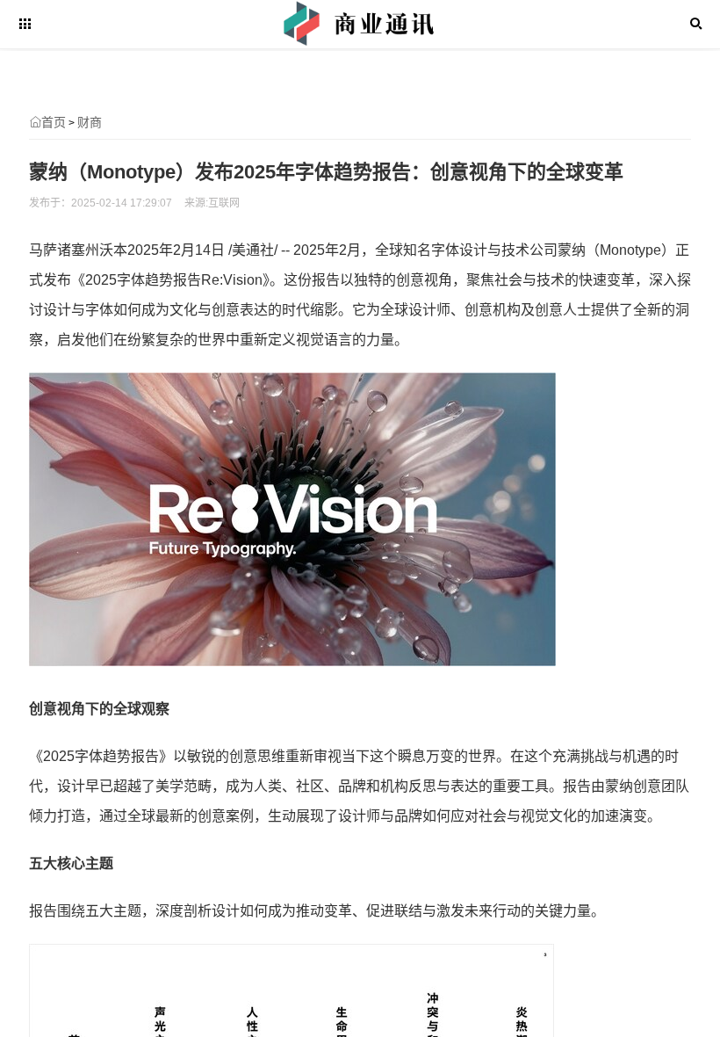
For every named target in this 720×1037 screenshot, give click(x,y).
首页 (53, 122)
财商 (89, 122)
